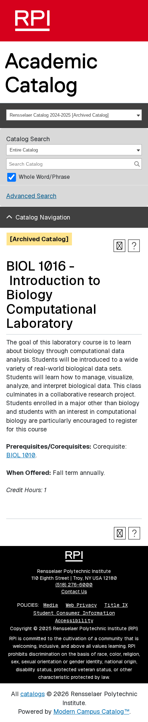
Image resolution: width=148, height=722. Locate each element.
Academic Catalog (51, 73)
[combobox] (74, 114)
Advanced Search (31, 196)
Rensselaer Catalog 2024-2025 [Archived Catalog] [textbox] (59, 115)
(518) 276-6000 (74, 585)
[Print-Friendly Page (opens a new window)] (119, 246)
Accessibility (74, 620)
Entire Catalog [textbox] (24, 150)
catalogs (32, 694)
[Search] (137, 163)
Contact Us (74, 591)
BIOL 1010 (20, 455)
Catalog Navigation (42, 217)
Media (50, 605)
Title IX (116, 605)
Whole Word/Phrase (44, 176)
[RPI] (32, 20)
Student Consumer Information (74, 613)
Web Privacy (81, 605)
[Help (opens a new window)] (134, 246)
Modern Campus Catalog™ (91, 711)
